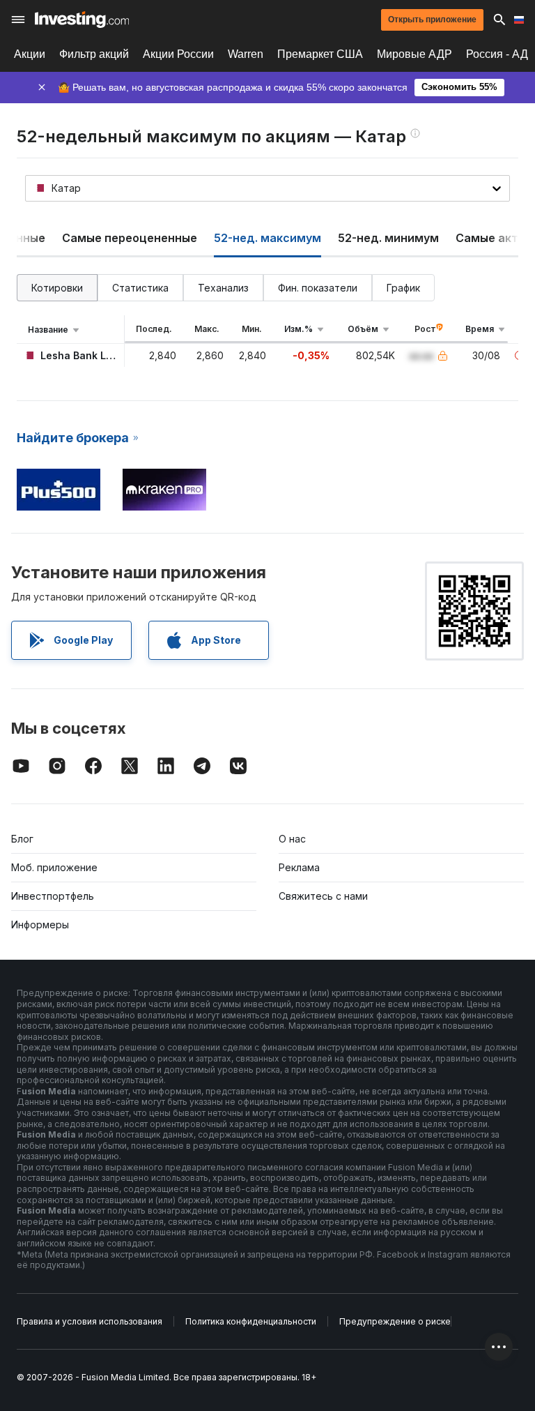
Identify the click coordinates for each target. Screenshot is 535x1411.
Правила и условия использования (89, 1321)
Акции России (178, 54)
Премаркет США (320, 54)
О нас (292, 839)
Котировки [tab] (57, 288)
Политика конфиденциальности (250, 1321)
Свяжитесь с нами (323, 896)
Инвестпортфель (52, 896)
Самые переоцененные (129, 238)
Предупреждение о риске (395, 1321)
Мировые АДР (414, 54)
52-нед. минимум (388, 238)
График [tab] (403, 288)
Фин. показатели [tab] (317, 288)
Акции (29, 54)
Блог (22, 839)
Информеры (40, 924)
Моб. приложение (54, 867)
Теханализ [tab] (223, 288)
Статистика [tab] (140, 288)
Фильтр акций (94, 54)
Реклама (299, 867)
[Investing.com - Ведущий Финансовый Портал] (82, 19)
